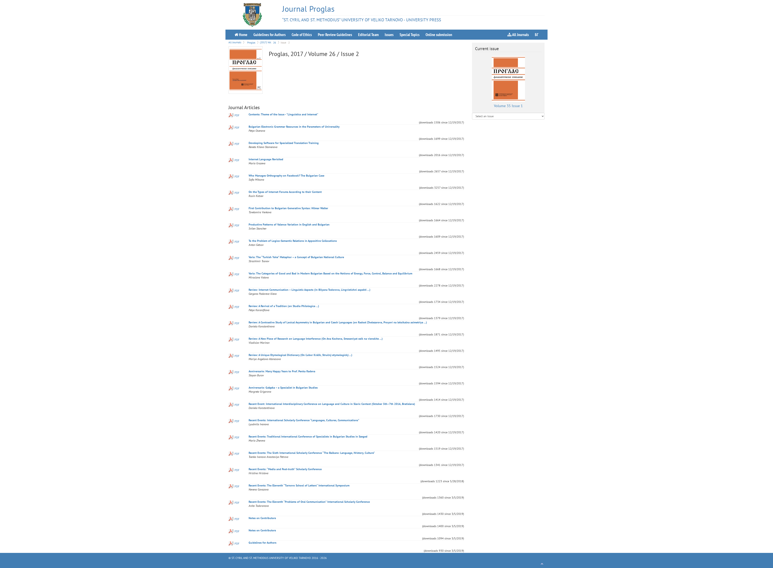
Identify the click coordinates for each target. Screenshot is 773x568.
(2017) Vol (268, 42)
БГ (536, 34)
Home (242, 34)
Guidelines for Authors (269, 34)
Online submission (439, 34)
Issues (389, 34)
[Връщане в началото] (542, 564)
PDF (237, 115)
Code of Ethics (302, 34)
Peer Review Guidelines (335, 34)
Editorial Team (368, 34)
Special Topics (410, 34)
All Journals (520, 34)
